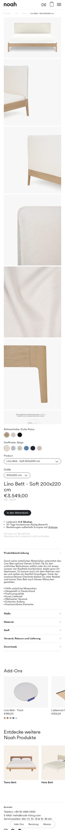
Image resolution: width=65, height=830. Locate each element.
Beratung (33, 824)
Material (9, 621)
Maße (7, 613)
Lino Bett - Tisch (13, 710)
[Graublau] (13, 448)
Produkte (7, 13)
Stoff (6, 630)
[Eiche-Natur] (7, 435)
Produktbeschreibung (16, 552)
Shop (24, 13)
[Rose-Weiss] (39, 448)
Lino (16, 13)
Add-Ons (19, 824)
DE (43, 4)
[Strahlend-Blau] (26, 448)
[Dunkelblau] (33, 448)
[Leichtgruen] (19, 448)
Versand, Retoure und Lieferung (22, 638)
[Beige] (7, 448)
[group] (21, 766)
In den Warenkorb (17, 512)
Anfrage (53, 527)
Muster (47, 824)
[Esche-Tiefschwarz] (19, 435)
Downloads (10, 646)
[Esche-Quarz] (13, 435)
